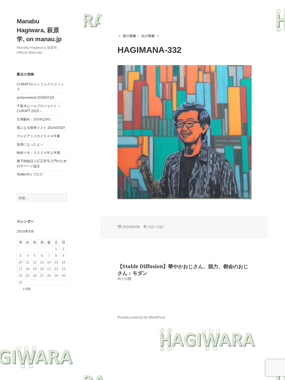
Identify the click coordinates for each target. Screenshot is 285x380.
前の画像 (129, 36)
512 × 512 (155, 227)
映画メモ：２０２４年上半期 (38, 153)
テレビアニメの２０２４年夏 (38, 136)
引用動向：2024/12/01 (34, 119)
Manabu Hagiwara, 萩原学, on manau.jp (39, 30)
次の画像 (148, 36)
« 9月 (27, 289)
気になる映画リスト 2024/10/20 (41, 128)
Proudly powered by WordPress (141, 317)
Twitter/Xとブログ (30, 174)
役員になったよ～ (30, 144)
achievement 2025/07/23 (35, 98)
